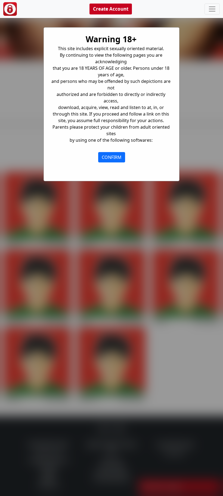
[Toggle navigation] (212, 9)
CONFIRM (112, 157)
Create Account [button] (110, 9)
